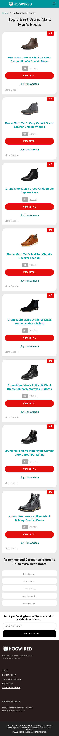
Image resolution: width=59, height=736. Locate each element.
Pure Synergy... (29, 574)
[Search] (54, 4)
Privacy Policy (9, 675)
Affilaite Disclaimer (11, 687)
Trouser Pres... (29, 589)
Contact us (7, 683)
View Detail (29, 75)
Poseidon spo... (29, 603)
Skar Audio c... (29, 581)
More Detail (12, 89)
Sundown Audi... (29, 596)
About (5, 670)
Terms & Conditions (11, 679)
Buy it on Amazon (29, 84)
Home (5, 13)
